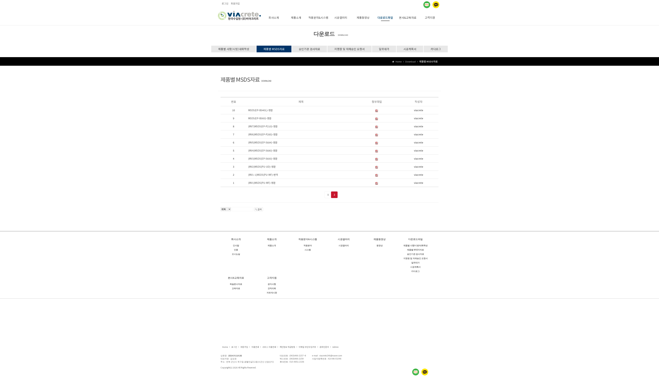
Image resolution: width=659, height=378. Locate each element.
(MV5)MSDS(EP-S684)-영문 (263, 142)
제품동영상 (363, 17)
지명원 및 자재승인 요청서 (349, 49)
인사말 (236, 245)
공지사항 (272, 284)
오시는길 (236, 254)
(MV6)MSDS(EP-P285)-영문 (263, 134)
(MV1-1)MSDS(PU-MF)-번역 (263, 174)
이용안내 (255, 346)
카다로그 (436, 49)
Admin (335, 346)
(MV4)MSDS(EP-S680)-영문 (263, 150)
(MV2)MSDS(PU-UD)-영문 (262, 166)
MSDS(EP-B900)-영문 (259, 118)
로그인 (225, 3)
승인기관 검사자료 (309, 49)
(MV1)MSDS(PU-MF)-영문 (262, 182)
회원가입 (235, 3)
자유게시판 (272, 293)
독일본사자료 (236, 284)
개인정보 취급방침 (287, 346)
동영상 (380, 245)
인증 (236, 250)
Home (225, 346)
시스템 (308, 250)
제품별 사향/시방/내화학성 (233, 49)
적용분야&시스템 (318, 17)
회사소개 (274, 17)
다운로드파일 (385, 17)
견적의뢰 (272, 288)
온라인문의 (324, 346)
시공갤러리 (340, 17)
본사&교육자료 (407, 17)
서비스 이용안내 (269, 346)
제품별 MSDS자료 (274, 49)
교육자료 (236, 288)
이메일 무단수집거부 (307, 346)
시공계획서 (409, 49)
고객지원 (430, 17)
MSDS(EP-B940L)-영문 (260, 110)
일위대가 (384, 49)
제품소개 (296, 17)
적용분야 (308, 245)
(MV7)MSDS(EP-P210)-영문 (263, 126)
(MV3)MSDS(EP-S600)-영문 (263, 158)
